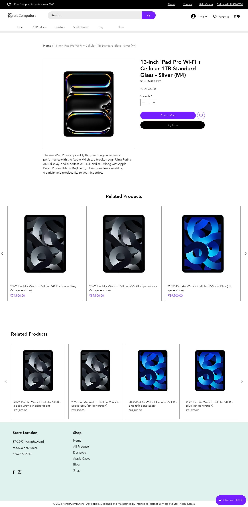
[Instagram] (19, 472)
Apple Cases (81, 458)
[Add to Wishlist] (201, 115)
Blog (76, 464)
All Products (81, 446)
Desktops (79, 452)
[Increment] (154, 102)
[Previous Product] (2, 253)
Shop (76, 470)
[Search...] (149, 15)
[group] (124, 253)
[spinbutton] (148, 102)
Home (47, 45)
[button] (237, 16)
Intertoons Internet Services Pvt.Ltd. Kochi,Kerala (165, 503)
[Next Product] (246, 253)
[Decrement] (143, 102)
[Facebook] (13, 472)
